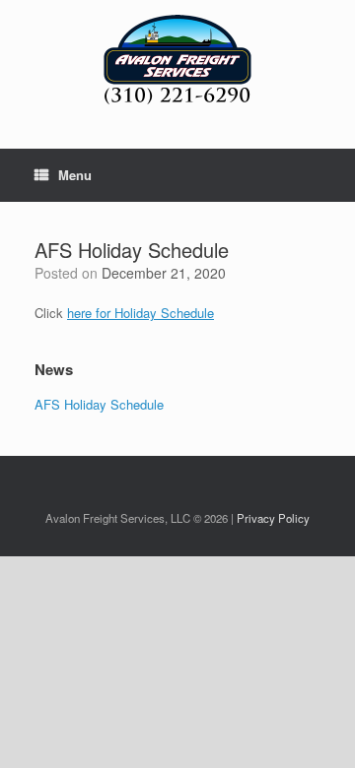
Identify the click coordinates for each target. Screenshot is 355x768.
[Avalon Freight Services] (177, 59)
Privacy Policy (273, 518)
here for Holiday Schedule (140, 312)
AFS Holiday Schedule (99, 404)
